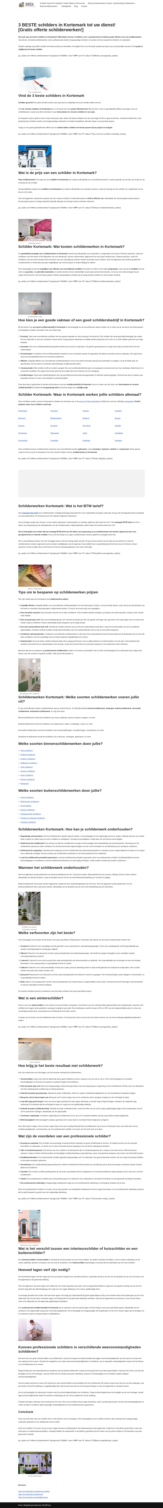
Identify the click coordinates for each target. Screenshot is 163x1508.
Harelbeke (119, 433)
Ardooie (86, 411)
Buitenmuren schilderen (30, 802)
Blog (76, 6)
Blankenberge (56, 418)
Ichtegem (118, 441)
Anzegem (54, 411)
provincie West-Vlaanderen (90, 401)
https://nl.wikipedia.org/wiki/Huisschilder (34, 1491)
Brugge (118, 418)
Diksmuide (54, 433)
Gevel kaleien (26, 806)
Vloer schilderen (27, 775)
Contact (84, 6)
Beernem (22, 418)
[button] (135, 3)
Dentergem (22, 433)
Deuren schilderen (28, 771)
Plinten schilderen (28, 779)
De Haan (54, 426)
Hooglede (54, 441)
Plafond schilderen (28, 755)
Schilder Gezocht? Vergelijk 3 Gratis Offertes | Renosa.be (62, 3)
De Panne (87, 426)
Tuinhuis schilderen (28, 822)
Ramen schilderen (28, 810)
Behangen (25, 784)
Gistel (85, 433)
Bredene (86, 418)
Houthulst (86, 441)
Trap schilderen (27, 767)
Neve (20, 1505)
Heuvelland (22, 441)
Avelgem (118, 411)
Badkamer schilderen (29, 763)
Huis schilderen (27, 751)
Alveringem (22, 411)
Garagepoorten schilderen (31, 814)
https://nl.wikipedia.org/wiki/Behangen (33, 1497)
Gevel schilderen (27, 797)
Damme (21, 426)
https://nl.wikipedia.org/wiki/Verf (30, 1494)
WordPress (46, 1505)
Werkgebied (66, 6)
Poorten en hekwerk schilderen (33, 818)
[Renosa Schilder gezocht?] (27, 4)
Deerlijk (118, 426)
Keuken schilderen (28, 759)
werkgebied (129, 401)
